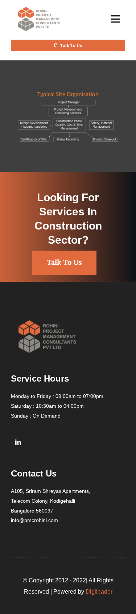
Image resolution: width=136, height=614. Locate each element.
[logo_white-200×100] (39, 8)
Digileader (99, 592)
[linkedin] (18, 442)
